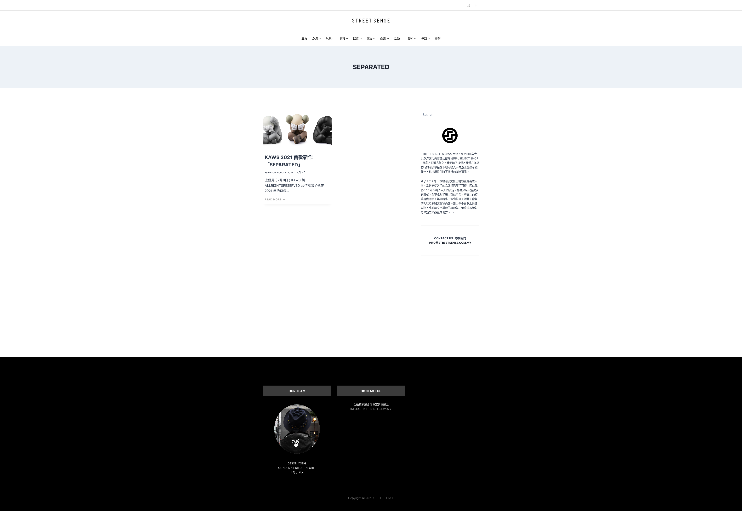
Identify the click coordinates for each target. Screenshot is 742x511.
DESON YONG (276, 172)
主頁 (304, 38)
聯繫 (438, 38)
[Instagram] (468, 5)
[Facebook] (476, 5)
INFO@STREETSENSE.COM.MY (370, 409)
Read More (275, 199)
